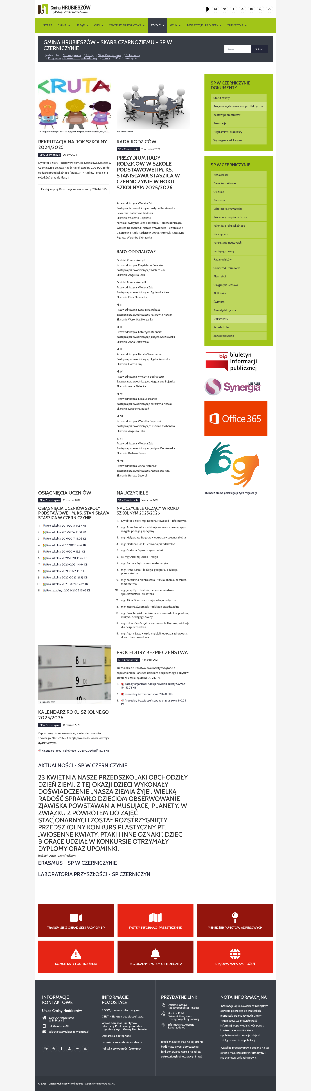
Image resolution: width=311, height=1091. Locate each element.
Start (47, 25)
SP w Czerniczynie (50, 154)
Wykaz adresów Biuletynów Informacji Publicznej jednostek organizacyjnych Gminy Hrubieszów (124, 1026)
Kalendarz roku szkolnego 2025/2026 (73, 715)
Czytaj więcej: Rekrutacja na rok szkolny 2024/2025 (74, 189)
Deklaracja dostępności (116, 1035)
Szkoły (155, 25)
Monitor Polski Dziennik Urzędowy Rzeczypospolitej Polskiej (183, 1016)
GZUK (173, 25)
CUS (97, 25)
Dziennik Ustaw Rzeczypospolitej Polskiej (183, 1006)
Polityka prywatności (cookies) (121, 1048)
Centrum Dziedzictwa (125, 25)
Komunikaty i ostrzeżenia (76, 964)
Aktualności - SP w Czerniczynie (82, 765)
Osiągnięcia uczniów (64, 493)
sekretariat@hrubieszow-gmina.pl (69, 1031)
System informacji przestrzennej (155, 928)
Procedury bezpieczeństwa (152, 652)
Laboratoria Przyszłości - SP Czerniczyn (94, 874)
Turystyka (235, 25)
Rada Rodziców (136, 142)
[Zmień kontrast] (206, 9)
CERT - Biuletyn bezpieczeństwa (122, 1016)
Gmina (62, 25)
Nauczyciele (132, 493)
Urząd (80, 25)
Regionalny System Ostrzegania (155, 964)
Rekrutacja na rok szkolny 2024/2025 (72, 144)
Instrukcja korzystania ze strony (122, 1042)
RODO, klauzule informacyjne (120, 1010)
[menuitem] (239, 98)
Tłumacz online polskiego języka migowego (231, 493)
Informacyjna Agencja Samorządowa (181, 1026)
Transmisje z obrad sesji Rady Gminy (76, 928)
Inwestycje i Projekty (202, 25)
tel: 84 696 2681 (59, 1026)
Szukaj (260, 49)
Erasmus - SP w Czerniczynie (77, 863)
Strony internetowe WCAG (100, 1083)
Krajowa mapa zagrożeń (235, 964)
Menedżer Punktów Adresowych (235, 928)
